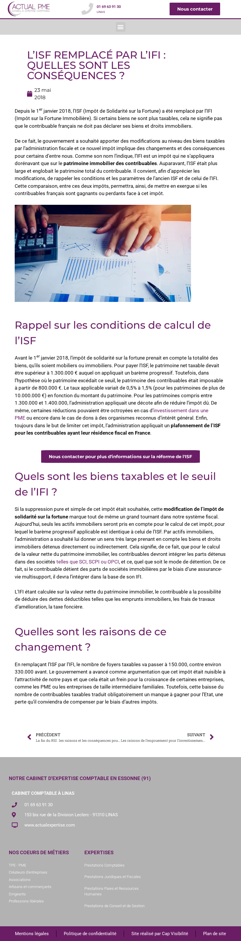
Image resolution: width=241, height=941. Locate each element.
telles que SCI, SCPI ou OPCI (87, 562)
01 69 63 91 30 (109, 6)
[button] (120, 27)
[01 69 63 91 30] (87, 9)
